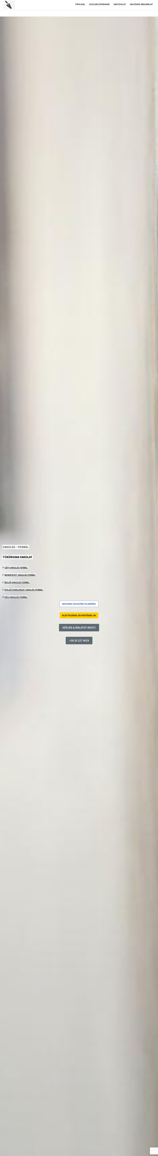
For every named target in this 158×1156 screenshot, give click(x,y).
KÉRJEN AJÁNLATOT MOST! (79, 627)
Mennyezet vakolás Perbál (20, 574)
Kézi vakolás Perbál (16, 597)
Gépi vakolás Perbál (16, 567)
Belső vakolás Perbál (17, 582)
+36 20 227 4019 (79, 640)
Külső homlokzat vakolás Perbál (24, 589)
